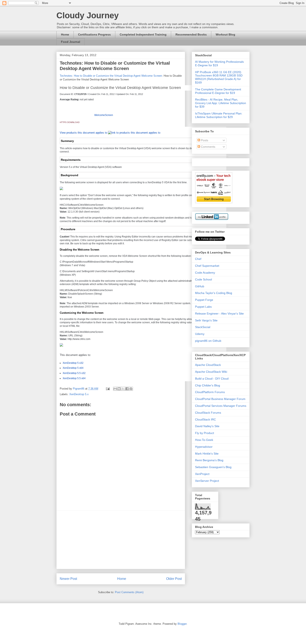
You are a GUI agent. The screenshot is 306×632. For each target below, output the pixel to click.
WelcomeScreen (103, 115)
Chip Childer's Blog (207, 385)
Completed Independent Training (143, 34)
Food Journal (70, 41)
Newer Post (68, 578)
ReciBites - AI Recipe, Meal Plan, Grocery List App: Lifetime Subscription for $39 (220, 103)
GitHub (199, 286)
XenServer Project (207, 480)
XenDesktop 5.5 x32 (74, 373)
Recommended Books (191, 34)
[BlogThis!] (119, 389)
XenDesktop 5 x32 (73, 362)
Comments (207, 146)
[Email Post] (107, 388)
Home (65, 34)
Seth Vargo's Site (206, 320)
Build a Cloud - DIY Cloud (212, 378)
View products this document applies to (84, 132)
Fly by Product (204, 433)
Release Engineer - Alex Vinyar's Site (219, 313)
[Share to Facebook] (127, 389)
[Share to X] (123, 389)
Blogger (182, 623)
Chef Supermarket (207, 265)
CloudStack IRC (205, 419)
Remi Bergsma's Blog (209, 460)
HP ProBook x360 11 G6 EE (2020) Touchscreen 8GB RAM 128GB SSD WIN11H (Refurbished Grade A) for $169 (219, 77)
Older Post (174, 578)
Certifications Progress (94, 34)
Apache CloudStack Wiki (211, 371)
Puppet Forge (204, 299)
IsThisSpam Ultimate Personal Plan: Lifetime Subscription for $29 (218, 115)
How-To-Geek (204, 439)
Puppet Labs (203, 306)
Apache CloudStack (208, 364)
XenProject (202, 474)
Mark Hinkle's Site (207, 453)
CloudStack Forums (208, 412)
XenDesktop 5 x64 (73, 367)
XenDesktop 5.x (79, 394)
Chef (198, 259)
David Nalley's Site (207, 426)
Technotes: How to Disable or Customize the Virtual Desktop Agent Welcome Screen (111, 75)
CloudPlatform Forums (210, 392)
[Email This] (115, 389)
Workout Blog (225, 34)
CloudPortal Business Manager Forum (220, 399)
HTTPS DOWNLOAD (70, 122)
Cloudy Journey (87, 15)
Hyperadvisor (204, 446)
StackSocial (202, 327)
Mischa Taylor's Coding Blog (213, 293)
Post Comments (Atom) (129, 592)
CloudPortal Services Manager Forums (220, 405)
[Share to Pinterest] (131, 389)
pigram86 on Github (208, 340)
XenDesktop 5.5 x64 (74, 378)
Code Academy (205, 272)
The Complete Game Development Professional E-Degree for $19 (218, 91)
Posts (204, 140)
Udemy (199, 334)
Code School (203, 279)
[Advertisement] (121, 540)
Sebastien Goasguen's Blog (213, 467)
